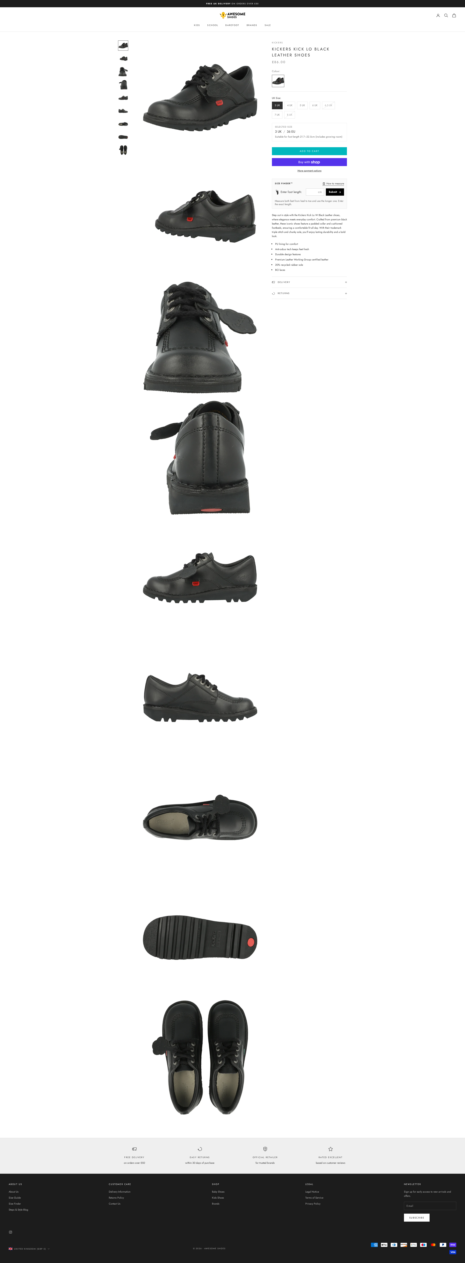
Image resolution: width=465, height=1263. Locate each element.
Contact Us (114, 1203)
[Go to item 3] (123, 72)
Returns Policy (116, 1197)
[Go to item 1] (123, 45)
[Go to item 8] (123, 137)
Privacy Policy (312, 1203)
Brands (252, 25)
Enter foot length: (291, 192)
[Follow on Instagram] (10, 1232)
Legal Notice (312, 1191)
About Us (14, 1191)
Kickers (277, 42)
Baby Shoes (218, 1191)
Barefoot (232, 25)
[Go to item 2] (123, 59)
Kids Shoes (218, 1197)
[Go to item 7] (123, 124)
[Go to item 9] (123, 150)
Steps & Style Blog (18, 1209)
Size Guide (15, 1197)
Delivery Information (119, 1191)
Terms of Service (314, 1197)
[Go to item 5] (123, 98)
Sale (268, 25)
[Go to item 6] (123, 111)
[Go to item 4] (123, 85)
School (212, 25)
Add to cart (309, 151)
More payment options (310, 171)
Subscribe (416, 1217)
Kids (197, 25)
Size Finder (15, 1203)
